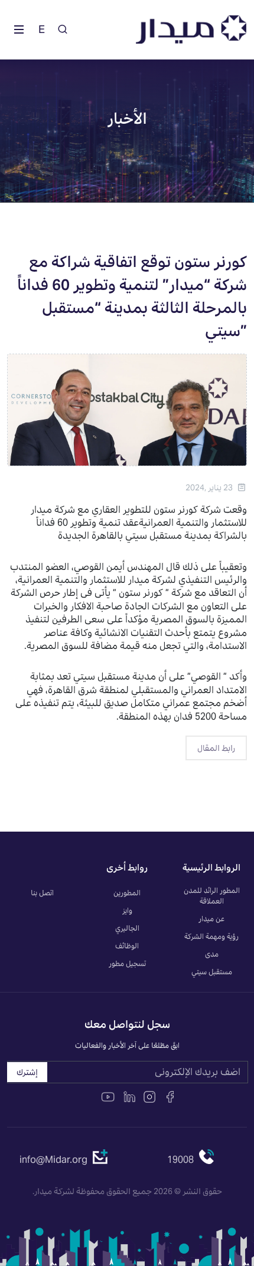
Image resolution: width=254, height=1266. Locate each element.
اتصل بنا (42, 892)
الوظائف (127, 945)
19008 (180, 1159)
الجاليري (127, 928)
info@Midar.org (53, 1159)
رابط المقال (216, 748)
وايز (127, 910)
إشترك (27, 1072)
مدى (212, 954)
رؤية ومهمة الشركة (211, 936)
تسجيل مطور (127, 963)
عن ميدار (211, 918)
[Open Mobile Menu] (19, 29)
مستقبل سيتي (211, 971)
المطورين (127, 892)
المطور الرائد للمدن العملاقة (212, 895)
